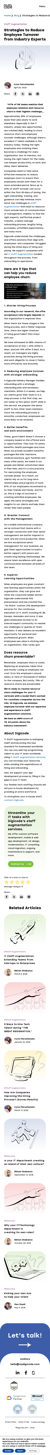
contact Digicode (14, 800)
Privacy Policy (10, 1422)
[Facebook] (26, 1373)
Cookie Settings (38, 1422)
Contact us (17, 864)
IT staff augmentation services (28, 757)
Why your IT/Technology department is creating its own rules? (19, 1229)
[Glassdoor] (33, 1373)
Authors (25, 1359)
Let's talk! (25, 1335)
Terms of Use (23, 1422)
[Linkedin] (18, 1373)
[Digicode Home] (8, 6)
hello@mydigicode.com (25, 1364)
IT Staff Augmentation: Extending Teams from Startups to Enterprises (19, 960)
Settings (33, 1451)
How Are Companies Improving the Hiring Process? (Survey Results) (21, 1096)
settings (41, 1446)
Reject (20, 1451)
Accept (8, 1451)
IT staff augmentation (20, 254)
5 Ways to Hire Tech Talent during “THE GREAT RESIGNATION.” (18, 1028)
